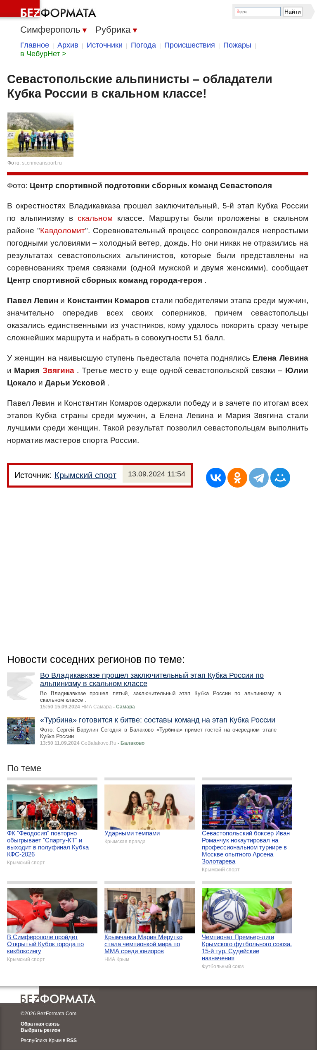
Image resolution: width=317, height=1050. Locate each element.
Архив (67, 45)
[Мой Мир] (280, 478)
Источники (105, 45)
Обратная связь (40, 1024)
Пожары (237, 45)
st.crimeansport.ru (42, 163)
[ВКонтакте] (216, 478)
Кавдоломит (62, 230)
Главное (34, 45)
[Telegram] (259, 478)
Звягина (58, 370)
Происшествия (189, 45)
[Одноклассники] (237, 478)
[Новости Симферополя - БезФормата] (49, 10)
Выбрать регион (40, 1030)
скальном (95, 218)
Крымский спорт (85, 475)
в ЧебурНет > (43, 54)
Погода (143, 45)
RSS (71, 1040)
